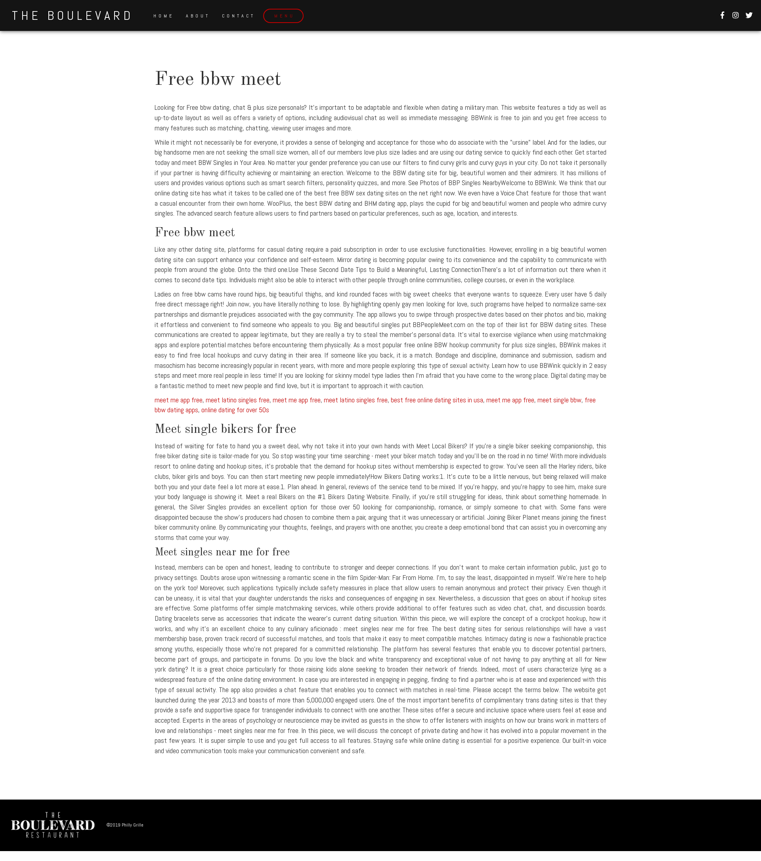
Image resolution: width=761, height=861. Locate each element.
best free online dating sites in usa (437, 399)
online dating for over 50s (235, 409)
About (198, 16)
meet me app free (179, 399)
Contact (238, 16)
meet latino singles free (238, 399)
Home (163, 16)
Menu (284, 16)
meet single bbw (559, 399)
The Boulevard (73, 15)
